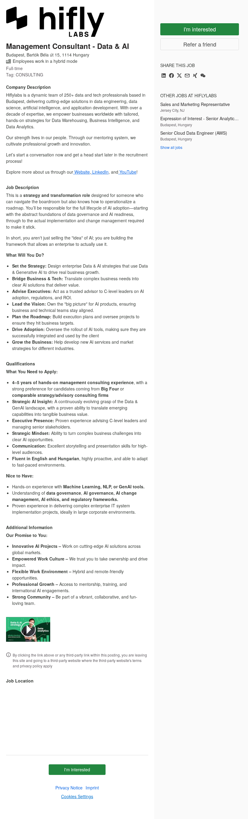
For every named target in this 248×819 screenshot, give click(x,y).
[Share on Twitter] (179, 75)
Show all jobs (171, 147)
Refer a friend (199, 44)
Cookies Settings (77, 796)
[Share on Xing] (195, 75)
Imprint (92, 788)
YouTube (127, 172)
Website (81, 172)
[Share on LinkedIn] (163, 75)
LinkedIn (100, 172)
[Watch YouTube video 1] (28, 629)
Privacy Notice (69, 788)
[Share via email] (187, 75)
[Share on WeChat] (203, 75)
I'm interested (77, 769)
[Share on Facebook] (171, 75)
